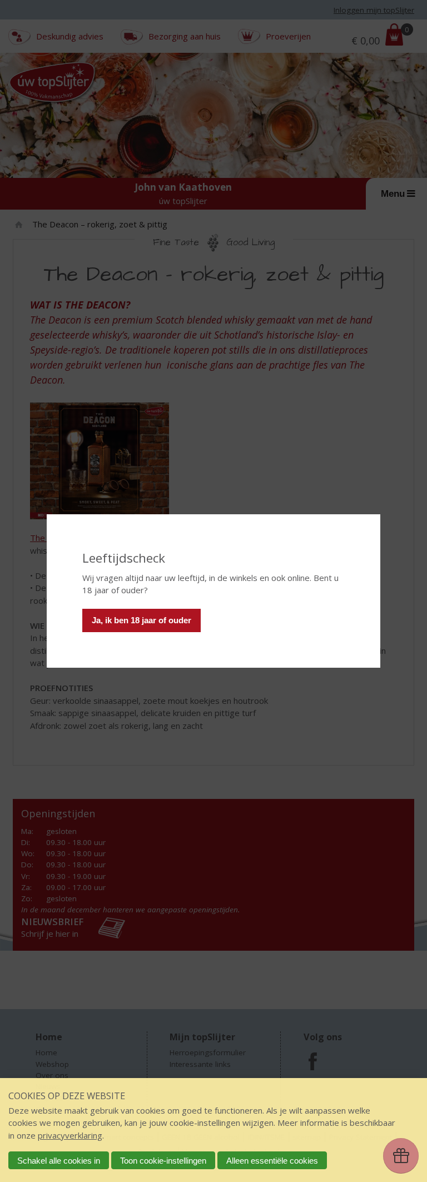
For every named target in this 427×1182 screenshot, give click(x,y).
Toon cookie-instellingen (163, 1160)
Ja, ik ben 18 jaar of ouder (141, 620)
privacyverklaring (70, 1135)
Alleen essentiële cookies (272, 1160)
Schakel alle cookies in (58, 1160)
